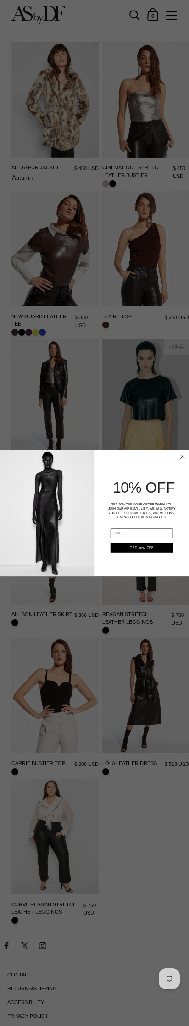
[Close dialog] (182, 456)
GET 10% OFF (142, 547)
